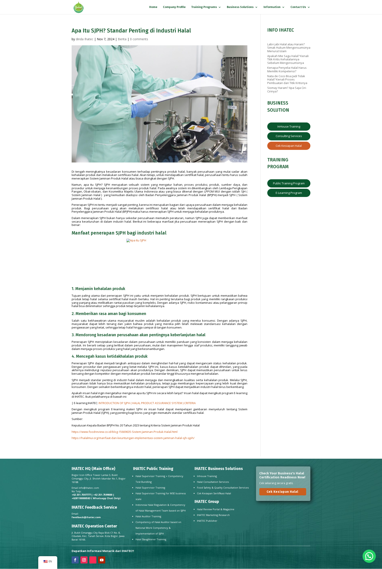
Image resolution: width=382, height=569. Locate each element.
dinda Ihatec (84, 39)
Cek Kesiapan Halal (289, 146)
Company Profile (174, 7)
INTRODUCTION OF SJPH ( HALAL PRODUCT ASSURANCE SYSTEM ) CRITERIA (147, 403)
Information (272, 7)
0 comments (139, 39)
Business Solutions (240, 7)
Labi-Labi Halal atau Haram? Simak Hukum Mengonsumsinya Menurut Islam (288, 47)
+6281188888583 (81, 498)
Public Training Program (289, 183)
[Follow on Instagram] (84, 559)
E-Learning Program (289, 193)
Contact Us (298, 7)
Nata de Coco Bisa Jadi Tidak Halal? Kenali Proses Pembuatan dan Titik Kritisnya (287, 79)
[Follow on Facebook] (75, 559)
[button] (369, 556)
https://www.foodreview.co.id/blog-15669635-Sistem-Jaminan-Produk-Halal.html (125, 432)
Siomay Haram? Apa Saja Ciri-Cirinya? (287, 89)
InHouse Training (288, 126)
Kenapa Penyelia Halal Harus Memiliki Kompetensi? (287, 69)
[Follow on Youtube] (101, 559)
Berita (122, 39)
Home (153, 7)
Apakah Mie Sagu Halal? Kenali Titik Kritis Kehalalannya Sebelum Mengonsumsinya (288, 59)
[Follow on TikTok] (92, 559)
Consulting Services (289, 136)
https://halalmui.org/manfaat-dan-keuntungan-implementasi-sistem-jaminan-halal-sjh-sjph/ (133, 438)
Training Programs (204, 7)
